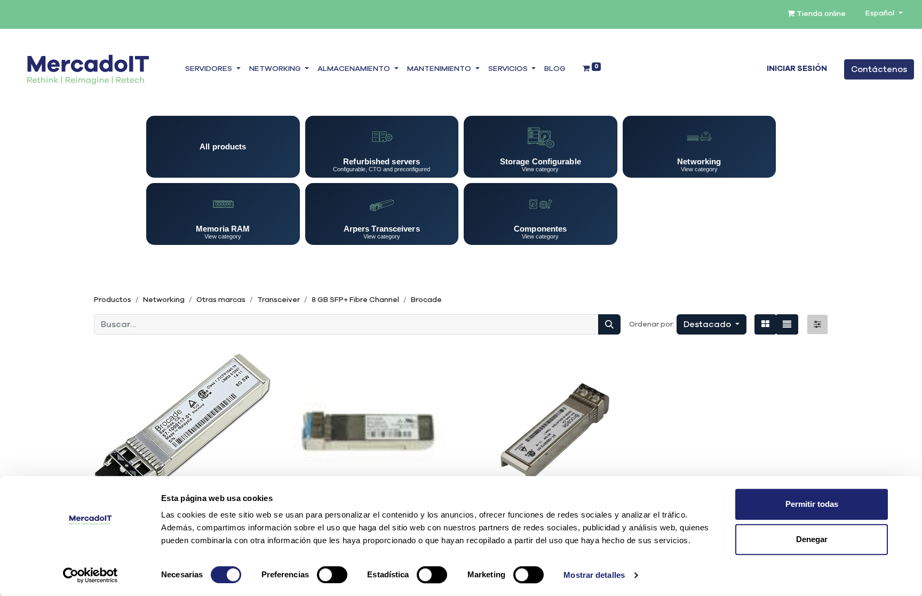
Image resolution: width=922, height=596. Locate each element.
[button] (711, 324)
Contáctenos (879, 69)
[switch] (332, 574)
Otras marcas (220, 300)
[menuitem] (555, 69)
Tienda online (820, 14)
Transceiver (278, 300)
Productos (112, 300)
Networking (164, 300)
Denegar (812, 539)
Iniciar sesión (797, 69)
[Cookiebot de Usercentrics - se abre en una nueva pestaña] (90, 575)
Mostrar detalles (594, 574)
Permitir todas (811, 503)
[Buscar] (609, 324)
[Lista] (787, 324)
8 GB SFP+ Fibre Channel (355, 300)
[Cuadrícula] (765, 324)
